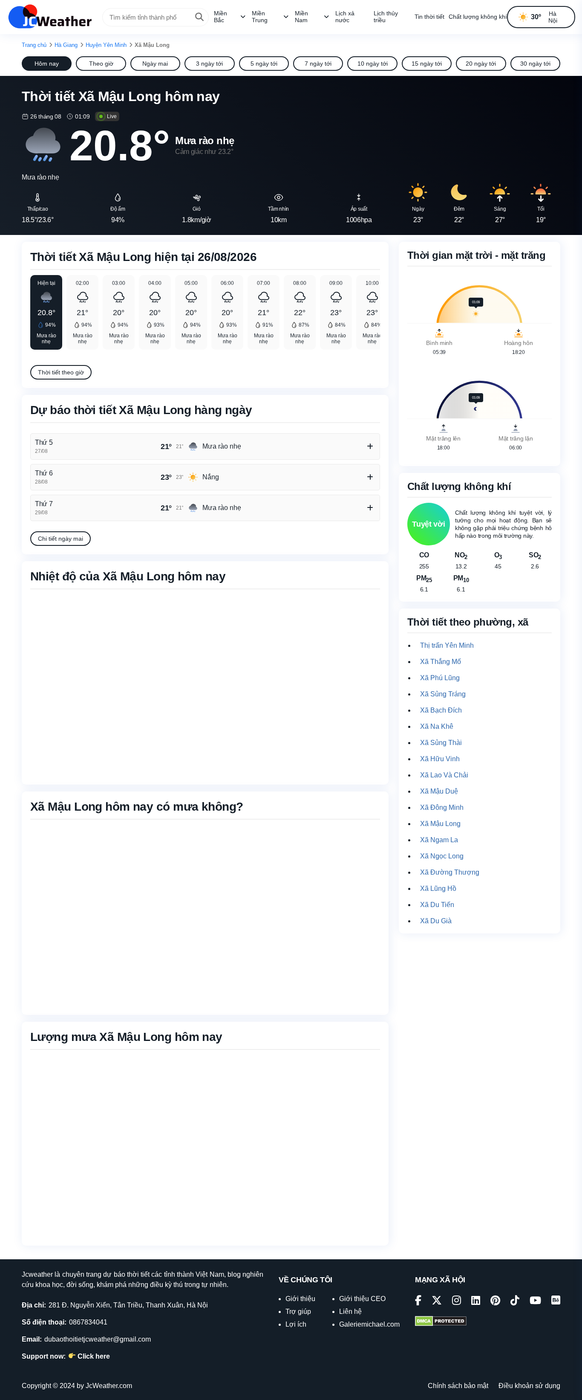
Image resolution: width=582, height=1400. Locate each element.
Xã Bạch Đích (441, 710)
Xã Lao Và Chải (444, 775)
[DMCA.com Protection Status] (441, 1322)
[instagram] (456, 1301)
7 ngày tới (318, 63)
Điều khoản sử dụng (529, 1385)
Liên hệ (350, 1311)
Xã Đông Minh (442, 807)
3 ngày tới (209, 63)
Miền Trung (260, 16)
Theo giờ (101, 63)
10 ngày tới (372, 63)
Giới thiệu (300, 1298)
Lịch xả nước (344, 16)
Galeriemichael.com (369, 1324)
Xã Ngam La (439, 839)
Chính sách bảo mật (458, 1385)
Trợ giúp (298, 1311)
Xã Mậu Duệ (439, 791)
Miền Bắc (220, 16)
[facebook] (418, 1301)
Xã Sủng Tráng (443, 694)
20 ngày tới (481, 63)
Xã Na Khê (436, 726)
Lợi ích (295, 1324)
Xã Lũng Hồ (438, 888)
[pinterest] (495, 1301)
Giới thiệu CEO (362, 1298)
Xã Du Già (436, 921)
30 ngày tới (535, 63)
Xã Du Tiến (437, 904)
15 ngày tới (427, 63)
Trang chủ (34, 45)
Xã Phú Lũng (440, 677)
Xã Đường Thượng (449, 872)
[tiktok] (514, 1301)
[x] (437, 1301)
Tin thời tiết (429, 16)
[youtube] (535, 1301)
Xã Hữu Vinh (440, 758)
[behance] (555, 1301)
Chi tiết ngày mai (60, 538)
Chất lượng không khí (478, 16)
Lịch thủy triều (386, 16)
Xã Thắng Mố (440, 661)
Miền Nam (301, 16)
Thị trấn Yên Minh (447, 645)
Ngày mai (155, 63)
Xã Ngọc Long (442, 856)
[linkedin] (475, 1301)
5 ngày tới (264, 63)
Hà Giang (66, 45)
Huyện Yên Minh (106, 45)
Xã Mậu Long (440, 823)
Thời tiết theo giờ (61, 372)
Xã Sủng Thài (441, 742)
